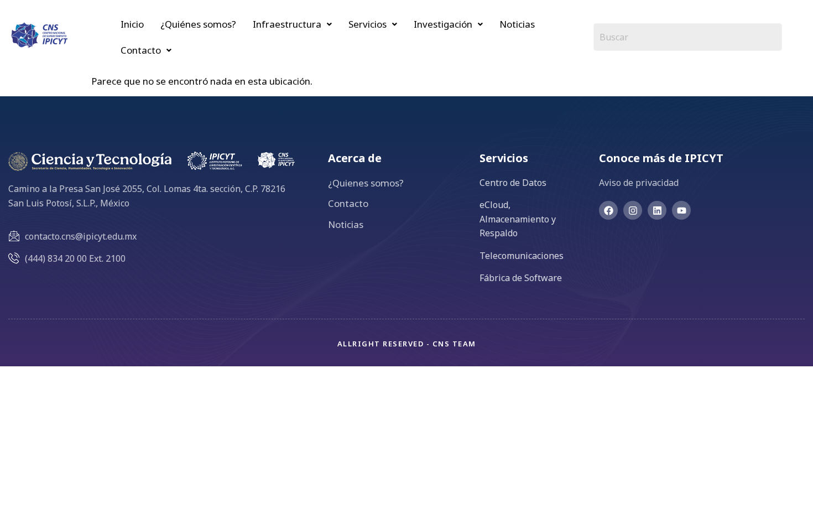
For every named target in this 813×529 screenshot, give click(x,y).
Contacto (141, 50)
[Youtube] (681, 210)
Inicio (132, 24)
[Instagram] (632, 210)
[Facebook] (608, 210)
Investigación (443, 24)
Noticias (517, 24)
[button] (292, 24)
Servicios (367, 24)
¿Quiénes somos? (198, 24)
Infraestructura (287, 24)
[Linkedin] (657, 210)
